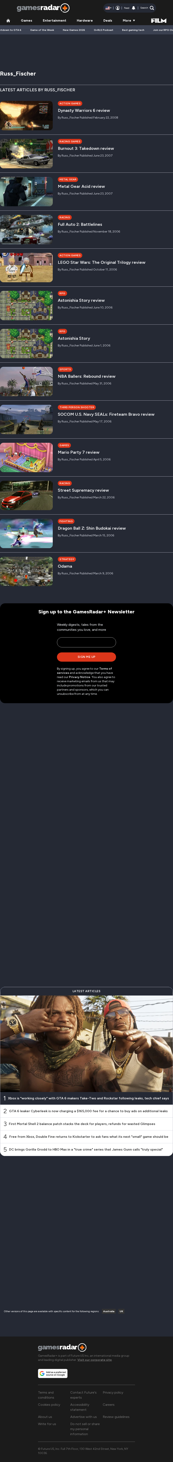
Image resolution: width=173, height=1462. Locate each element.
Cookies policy (49, 1405)
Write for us (47, 1424)
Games (26, 20)
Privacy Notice (79, 677)
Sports (65, 369)
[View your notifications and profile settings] (133, 8)
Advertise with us (83, 1417)
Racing (64, 217)
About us (45, 1417)
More (127, 20)
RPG (62, 293)
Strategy (66, 559)
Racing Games (69, 141)
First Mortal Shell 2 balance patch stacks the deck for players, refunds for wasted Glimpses (82, 1124)
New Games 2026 (74, 30)
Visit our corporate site (94, 1360)
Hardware (85, 20)
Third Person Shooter (76, 407)
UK (121, 1311)
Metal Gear (67, 179)
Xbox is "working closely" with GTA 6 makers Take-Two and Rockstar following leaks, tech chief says (88, 1098)
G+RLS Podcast (103, 30)
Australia (108, 1311)
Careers (109, 1405)
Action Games (70, 103)
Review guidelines (116, 1417)
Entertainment (54, 20)
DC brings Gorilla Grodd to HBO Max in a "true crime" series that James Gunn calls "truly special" (86, 1149)
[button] (147, 8)
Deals (107, 20)
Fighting (66, 521)
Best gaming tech (133, 30)
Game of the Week (42, 30)
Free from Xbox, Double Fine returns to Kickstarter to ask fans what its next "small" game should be (88, 1137)
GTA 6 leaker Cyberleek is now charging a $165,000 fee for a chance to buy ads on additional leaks (88, 1111)
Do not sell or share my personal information (85, 1429)
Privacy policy (113, 1392)
